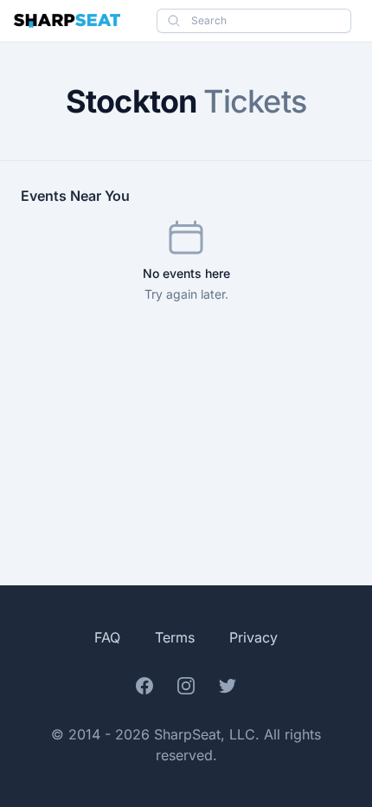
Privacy (253, 637)
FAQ (107, 637)
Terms (175, 637)
